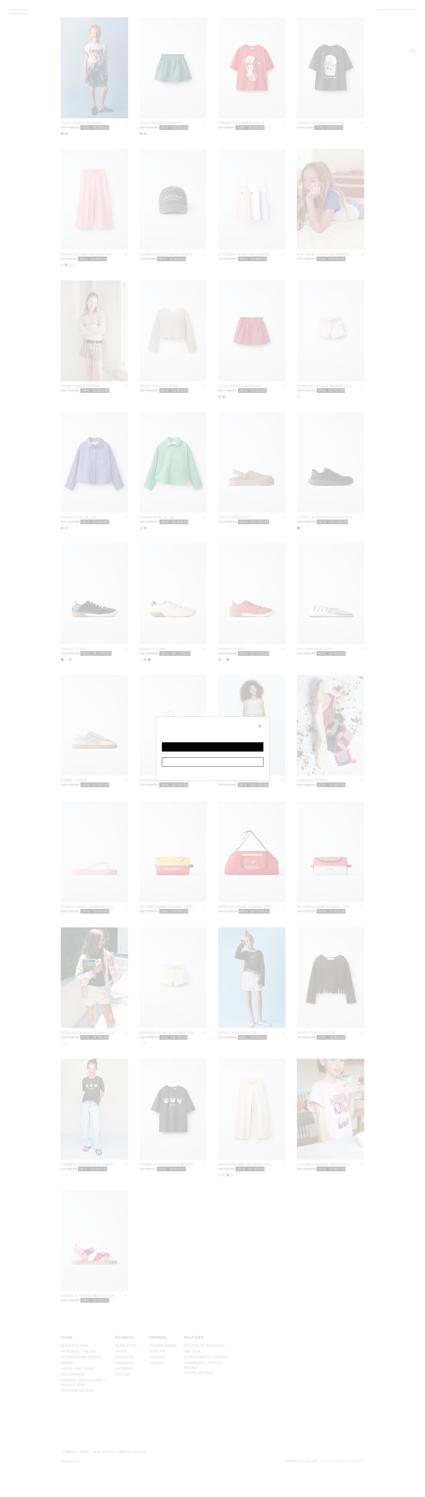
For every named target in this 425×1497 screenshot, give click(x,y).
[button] (212, 747)
